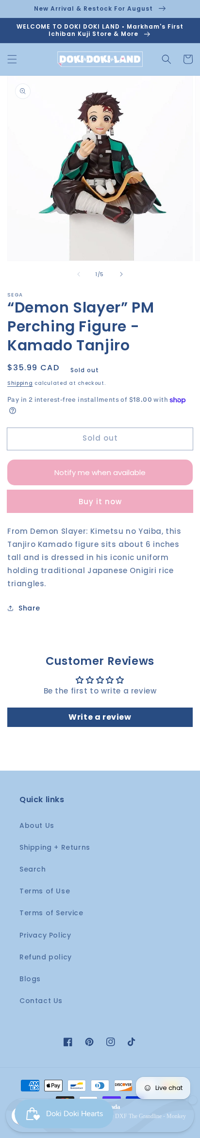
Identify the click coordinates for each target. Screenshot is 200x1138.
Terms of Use (44, 891)
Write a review (99, 717)
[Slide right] (121, 274)
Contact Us (41, 1001)
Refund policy (45, 957)
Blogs (30, 979)
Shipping (20, 383)
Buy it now (100, 501)
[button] (12, 59)
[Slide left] (78, 274)
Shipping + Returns (54, 847)
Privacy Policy (45, 935)
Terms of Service (51, 913)
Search (32, 869)
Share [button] (29, 608)
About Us (36, 825)
